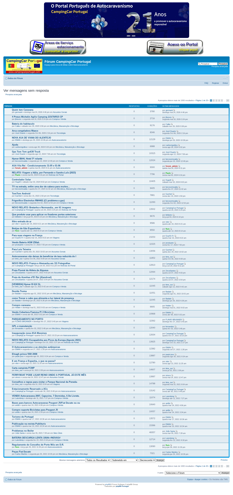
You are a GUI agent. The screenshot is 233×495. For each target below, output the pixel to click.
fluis (17, 231)
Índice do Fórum (15, 78)
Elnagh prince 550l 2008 (24, 354)
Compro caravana (21, 305)
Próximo (224, 460)
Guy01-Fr (19, 238)
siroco (17, 377)
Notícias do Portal (56, 175)
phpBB (108, 484)
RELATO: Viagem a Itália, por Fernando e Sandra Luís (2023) (44, 172)
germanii (18, 112)
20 (228, 100)
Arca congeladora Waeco (25, 130)
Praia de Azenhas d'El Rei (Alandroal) (32, 277)
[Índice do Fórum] (24, 65)
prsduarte (19, 245)
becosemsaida (21, 161)
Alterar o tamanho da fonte (225, 77)
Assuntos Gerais (60, 112)
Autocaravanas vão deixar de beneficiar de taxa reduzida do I (44, 256)
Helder (18, 307)
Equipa (190, 479)
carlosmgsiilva (21, 147)
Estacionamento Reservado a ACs (30, 389)
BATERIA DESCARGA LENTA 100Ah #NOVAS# (36, 437)
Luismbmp (19, 398)
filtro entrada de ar (21, 221)
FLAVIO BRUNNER (23, 321)
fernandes (19, 328)
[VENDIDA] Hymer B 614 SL (26, 284)
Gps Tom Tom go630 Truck (26, 151)
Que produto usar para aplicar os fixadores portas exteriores (44, 214)
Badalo (18, 294)
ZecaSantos (20, 273)
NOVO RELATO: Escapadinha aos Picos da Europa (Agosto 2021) (46, 340)
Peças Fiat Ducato (21, 451)
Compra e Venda (59, 119)
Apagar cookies (201, 479)
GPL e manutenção (22, 326)
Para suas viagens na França (27, 235)
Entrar (225, 83)
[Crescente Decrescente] (152, 460)
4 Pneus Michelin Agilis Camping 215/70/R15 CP (37, 117)
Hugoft (18, 182)
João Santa (20, 433)
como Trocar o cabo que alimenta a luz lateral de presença (43, 298)
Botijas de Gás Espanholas (26, 228)
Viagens (56, 238)
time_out (18, 259)
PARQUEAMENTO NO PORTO (27, 319)
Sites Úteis (57, 433)
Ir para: (161, 473)
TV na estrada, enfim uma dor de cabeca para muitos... (41, 186)
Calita (17, 126)
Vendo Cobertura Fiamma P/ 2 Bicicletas (33, 312)
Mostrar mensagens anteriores (72, 460)
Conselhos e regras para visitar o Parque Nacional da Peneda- (44, 382)
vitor (17, 224)
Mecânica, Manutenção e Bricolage (64, 126)
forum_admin (21, 168)
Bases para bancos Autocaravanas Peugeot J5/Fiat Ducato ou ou (46, 403)
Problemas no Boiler (23, 430)
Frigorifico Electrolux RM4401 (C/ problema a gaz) (38, 200)
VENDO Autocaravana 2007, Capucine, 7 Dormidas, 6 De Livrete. (45, 396)
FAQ (206, 83)
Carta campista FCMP (23, 368)
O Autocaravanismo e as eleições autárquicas (36, 347)
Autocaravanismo (59, 140)
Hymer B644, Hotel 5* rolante (27, 158)
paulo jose (19, 356)
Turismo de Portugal (23, 417)
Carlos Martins (21, 454)
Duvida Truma (19, 291)
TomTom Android (21, 193)
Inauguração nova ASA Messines (29, 333)
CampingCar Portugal (24, 210)
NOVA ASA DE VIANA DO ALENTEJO (31, 137)
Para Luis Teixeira (21, 249)
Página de (202, 100)
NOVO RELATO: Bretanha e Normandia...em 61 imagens (41, 207)
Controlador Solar (21, 179)
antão (17, 405)
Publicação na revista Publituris (29, 424)
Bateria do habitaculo (23, 124)
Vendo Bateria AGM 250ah (25, 242)
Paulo (17, 175)
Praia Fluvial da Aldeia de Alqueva (30, 270)
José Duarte (20, 133)
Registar (215, 83)
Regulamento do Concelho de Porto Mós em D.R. (38, 444)
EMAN (17, 140)
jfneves (18, 119)
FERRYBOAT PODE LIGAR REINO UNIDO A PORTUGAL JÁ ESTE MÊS (49, 375)
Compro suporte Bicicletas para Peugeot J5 (35, 410)
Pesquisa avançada (220, 66)
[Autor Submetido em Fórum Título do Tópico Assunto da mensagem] (125, 460)
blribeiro (18, 217)
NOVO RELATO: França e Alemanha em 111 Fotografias (41, 263)
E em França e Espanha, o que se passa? (34, 361)
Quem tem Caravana (22, 110)
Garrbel (18, 196)
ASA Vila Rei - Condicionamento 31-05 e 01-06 (36, 165)
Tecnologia (61, 133)
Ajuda (15, 144)
